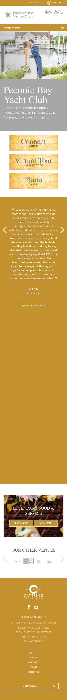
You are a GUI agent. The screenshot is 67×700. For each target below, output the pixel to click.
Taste (34, 658)
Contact (33, 672)
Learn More (21, 523)
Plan (33, 667)
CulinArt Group (33, 641)
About (33, 653)
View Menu (45, 523)
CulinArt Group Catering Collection (33, 623)
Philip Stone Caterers (33, 637)
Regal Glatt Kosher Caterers (33, 632)
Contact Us (37, 3)
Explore (33, 662)
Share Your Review (33, 306)
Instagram (36, 607)
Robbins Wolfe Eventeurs (33, 628)
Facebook (28, 607)
